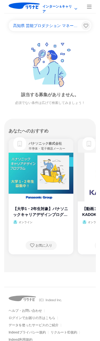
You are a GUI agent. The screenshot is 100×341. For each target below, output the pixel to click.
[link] (19, 143)
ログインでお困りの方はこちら (32, 318)
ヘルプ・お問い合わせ (25, 311)
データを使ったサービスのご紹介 (34, 325)
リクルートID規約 (64, 332)
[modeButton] (60, 7)
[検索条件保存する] (85, 25)
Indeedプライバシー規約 (27, 332)
